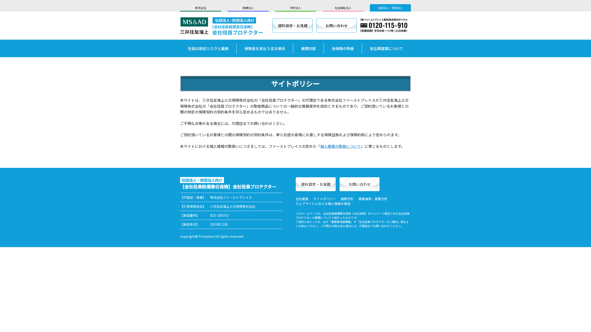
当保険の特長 (343, 48)
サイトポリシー (324, 198)
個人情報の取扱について (340, 146)
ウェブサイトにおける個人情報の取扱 (323, 203)
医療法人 (248, 8)
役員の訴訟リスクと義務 (208, 48)
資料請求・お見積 (293, 25)
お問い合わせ (337, 25)
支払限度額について (386, 48)
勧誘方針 (347, 198)
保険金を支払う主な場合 (264, 48)
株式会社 (200, 8)
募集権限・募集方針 (373, 198)
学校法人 (295, 8)
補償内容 (308, 48)
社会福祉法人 (343, 8)
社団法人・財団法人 (390, 8)
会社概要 (302, 198)
